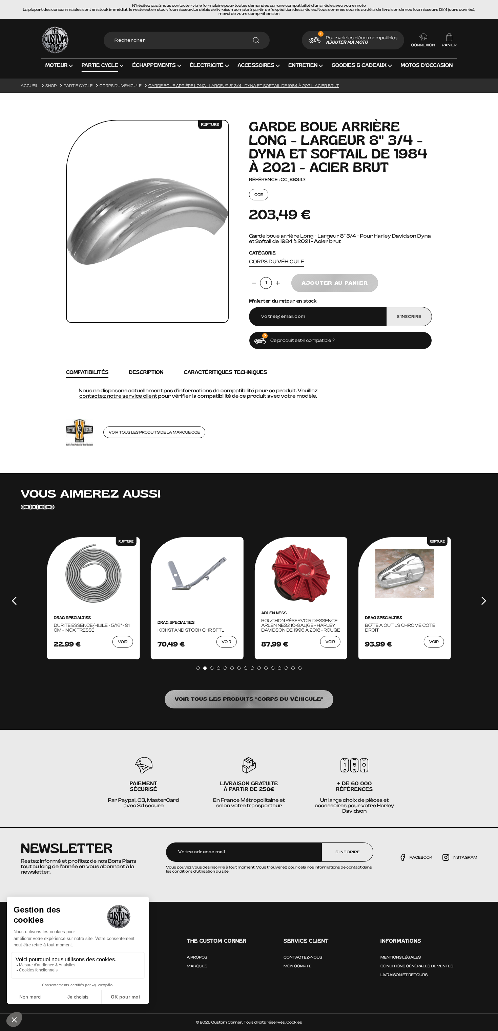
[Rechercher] (256, 40)
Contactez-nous (303, 957)
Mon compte (297, 966)
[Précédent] (14, 601)
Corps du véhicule (276, 262)
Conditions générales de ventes (416, 966)
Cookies (294, 1022)
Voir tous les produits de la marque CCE (154, 432)
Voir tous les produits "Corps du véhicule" (249, 699)
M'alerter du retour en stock (283, 301)
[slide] (198, 668)
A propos (197, 957)
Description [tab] (146, 372)
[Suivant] (484, 601)
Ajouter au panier (335, 283)
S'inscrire (347, 852)
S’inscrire (409, 316)
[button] (59, 70)
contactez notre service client (118, 396)
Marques (197, 966)
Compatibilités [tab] (87, 372)
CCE (258, 194)
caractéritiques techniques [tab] (225, 372)
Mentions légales (400, 957)
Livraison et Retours (404, 975)
